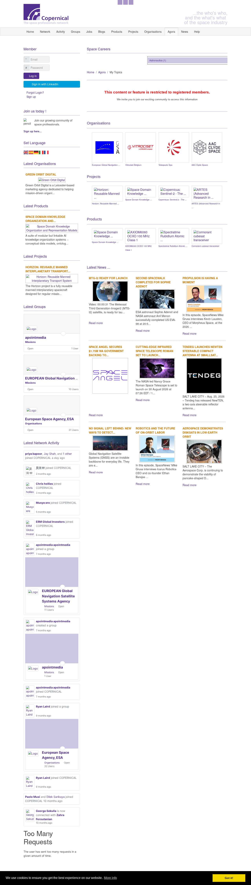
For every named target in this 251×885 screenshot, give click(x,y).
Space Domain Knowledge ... (138, 199)
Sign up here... (33, 131)
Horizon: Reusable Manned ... (105, 203)
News (184, 32)
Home (30, 32)
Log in (33, 76)
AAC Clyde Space (200, 165)
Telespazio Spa (165, 165)
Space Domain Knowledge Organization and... (45, 219)
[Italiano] (41, 152)
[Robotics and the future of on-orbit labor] (157, 448)
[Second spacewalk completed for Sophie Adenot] (157, 299)
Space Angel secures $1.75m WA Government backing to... (106, 351)
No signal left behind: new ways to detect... (110, 430)
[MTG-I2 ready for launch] (110, 291)
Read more (96, 323)
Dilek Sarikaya (55, 796)
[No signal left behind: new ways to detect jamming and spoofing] (110, 443)
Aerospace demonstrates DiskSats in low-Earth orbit (203, 432)
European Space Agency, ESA (49, 419)
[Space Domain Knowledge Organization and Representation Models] (52, 228)
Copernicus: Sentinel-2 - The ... (172, 199)
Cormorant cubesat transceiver (205, 246)
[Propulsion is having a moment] (204, 298)
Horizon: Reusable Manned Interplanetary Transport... (47, 269)
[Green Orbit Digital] (51, 179)
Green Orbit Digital (40, 174)
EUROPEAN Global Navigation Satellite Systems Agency (71, 378)
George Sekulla (46, 811)
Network (45, 32)
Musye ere (43, 502)
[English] (26, 152)
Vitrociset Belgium (133, 165)
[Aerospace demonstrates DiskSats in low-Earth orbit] (204, 451)
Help (197, 32)
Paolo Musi (32, 796)
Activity (60, 32)
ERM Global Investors (50, 521)
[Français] (46, 152)
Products (116, 32)
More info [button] (110, 878)
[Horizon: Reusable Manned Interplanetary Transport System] (52, 278)
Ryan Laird (43, 706)
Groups (75, 32)
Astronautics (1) (153, 60)
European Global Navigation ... (106, 165)
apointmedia (35, 337)
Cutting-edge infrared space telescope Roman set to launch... (154, 351)
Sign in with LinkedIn (45, 84)
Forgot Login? (35, 92)
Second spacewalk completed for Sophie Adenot (153, 282)
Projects (133, 32)
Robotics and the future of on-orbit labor (155, 430)
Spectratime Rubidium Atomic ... (172, 246)
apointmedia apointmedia (53, 544)
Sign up (31, 97)
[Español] (31, 152)
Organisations (153, 32)
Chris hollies (44, 483)
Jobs (89, 32)
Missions (30, 342)
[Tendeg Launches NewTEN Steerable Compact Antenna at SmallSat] (204, 375)
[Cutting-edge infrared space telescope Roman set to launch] (157, 368)
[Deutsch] (36, 152)
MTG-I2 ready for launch (108, 278)
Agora (171, 32)
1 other (67, 453)
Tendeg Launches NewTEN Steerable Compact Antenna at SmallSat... (202, 351)
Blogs (101, 32)
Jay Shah (50, 453)
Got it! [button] (229, 878)
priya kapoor (33, 453)
